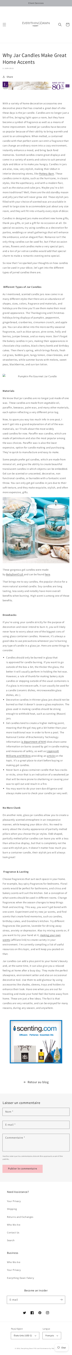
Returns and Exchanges (20, 1216)
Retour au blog (38, 1082)
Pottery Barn (46, 173)
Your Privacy (14, 1201)
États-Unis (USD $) (23, 1335)
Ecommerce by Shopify (48, 1348)
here (47, 574)
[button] (4, 24)
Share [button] (10, 76)
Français (49, 1335)
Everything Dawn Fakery (20, 1277)
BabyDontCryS (15, 574)
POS (35, 1348)
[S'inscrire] (61, 1300)
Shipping (12, 1208)
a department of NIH (34, 741)
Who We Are (13, 1224)
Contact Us (13, 1232)
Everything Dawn (27, 1348)
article (51, 755)
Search (11, 1240)
